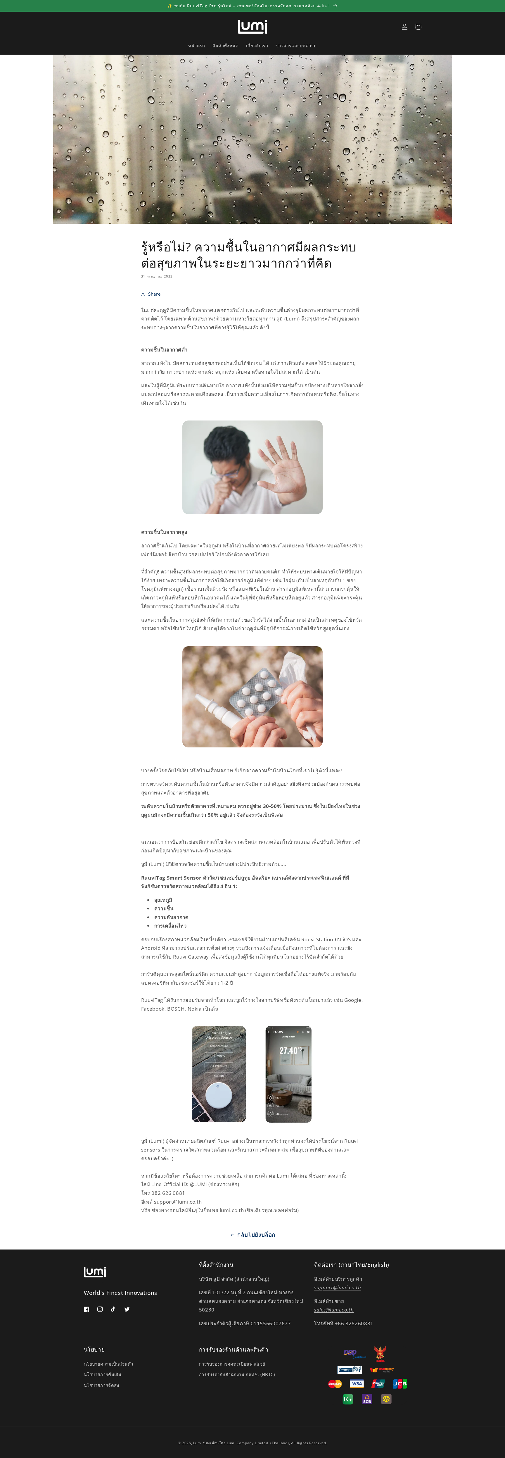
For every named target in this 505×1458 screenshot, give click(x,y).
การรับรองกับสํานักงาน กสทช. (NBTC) (237, 1374)
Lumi (197, 1443)
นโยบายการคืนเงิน (103, 1374)
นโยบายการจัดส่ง (101, 1385)
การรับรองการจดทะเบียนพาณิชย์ (232, 1364)
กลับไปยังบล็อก (256, 1234)
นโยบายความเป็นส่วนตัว (108, 1364)
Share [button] (154, 294)
